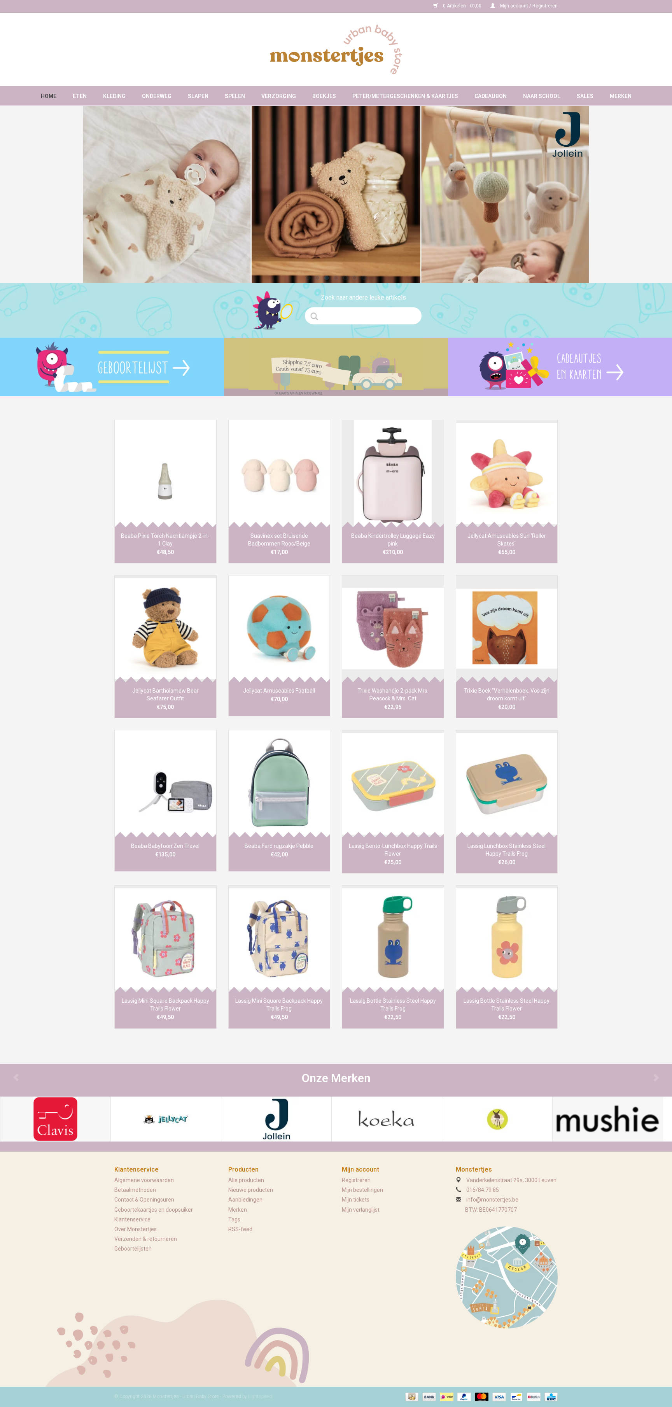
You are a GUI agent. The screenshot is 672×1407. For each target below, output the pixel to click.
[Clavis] (55, 1119)
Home (48, 96)
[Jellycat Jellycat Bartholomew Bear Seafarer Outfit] (165, 628)
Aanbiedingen (245, 1199)
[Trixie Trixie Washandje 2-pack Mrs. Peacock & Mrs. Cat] (393, 628)
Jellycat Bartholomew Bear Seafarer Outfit (165, 695)
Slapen (198, 96)
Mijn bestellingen (362, 1190)
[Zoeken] (317, 316)
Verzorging (278, 96)
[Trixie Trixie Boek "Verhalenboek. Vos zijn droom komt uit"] (507, 628)
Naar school (541, 96)
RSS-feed (240, 1229)
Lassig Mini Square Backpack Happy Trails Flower (165, 1005)
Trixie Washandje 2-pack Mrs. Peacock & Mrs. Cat (393, 695)
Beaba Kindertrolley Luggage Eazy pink (393, 540)
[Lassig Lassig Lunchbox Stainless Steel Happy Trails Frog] (507, 783)
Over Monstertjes (135, 1229)
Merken (621, 96)
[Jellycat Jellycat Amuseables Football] (279, 628)
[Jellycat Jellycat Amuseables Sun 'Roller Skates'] (507, 473)
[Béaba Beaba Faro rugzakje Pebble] (279, 783)
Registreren (356, 1180)
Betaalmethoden (135, 1190)
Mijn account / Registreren (528, 6)
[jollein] (336, 194)
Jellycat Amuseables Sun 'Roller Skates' (506, 540)
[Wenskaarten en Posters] (560, 367)
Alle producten (246, 1180)
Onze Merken (336, 1078)
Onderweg (157, 96)
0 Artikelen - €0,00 (462, 6)
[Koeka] (387, 1119)
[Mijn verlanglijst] (112, 367)
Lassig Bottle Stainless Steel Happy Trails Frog (393, 1005)
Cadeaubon (490, 96)
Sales (585, 96)
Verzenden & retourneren (145, 1239)
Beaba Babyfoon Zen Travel (165, 846)
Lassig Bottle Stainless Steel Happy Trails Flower (507, 1005)
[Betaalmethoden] (411, 1396)
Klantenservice (132, 1219)
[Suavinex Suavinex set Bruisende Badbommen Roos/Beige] (279, 473)
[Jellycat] (166, 1119)
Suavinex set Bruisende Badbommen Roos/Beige (279, 540)
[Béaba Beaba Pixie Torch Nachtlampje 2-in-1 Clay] (165, 473)
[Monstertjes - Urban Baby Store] (336, 49)
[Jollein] (276, 1119)
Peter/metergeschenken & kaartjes (405, 96)
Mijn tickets (355, 1199)
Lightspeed (260, 1396)
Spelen (235, 96)
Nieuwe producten (250, 1190)
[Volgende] (573, 190)
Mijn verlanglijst (361, 1210)
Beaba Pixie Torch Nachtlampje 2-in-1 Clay (165, 540)
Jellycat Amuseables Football (279, 691)
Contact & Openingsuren (144, 1199)
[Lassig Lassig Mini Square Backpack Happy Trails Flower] (165, 938)
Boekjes (324, 96)
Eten (80, 96)
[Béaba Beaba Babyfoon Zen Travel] (165, 783)
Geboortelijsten (133, 1249)
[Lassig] (497, 1119)
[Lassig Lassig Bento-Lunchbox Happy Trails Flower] (393, 783)
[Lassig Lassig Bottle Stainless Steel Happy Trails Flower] (507, 938)
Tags (234, 1219)
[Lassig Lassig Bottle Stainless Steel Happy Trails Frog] (393, 938)
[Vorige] (99, 190)
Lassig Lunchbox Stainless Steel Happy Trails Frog (506, 850)
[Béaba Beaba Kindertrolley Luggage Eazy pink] (393, 473)
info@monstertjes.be (492, 1199)
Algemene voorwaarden (144, 1180)
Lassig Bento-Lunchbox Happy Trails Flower (393, 850)
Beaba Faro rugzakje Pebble (279, 846)
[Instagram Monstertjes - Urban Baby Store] (148, 6)
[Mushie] (608, 1119)
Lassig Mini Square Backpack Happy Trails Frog (279, 1005)
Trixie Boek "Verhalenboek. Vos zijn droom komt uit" (507, 695)
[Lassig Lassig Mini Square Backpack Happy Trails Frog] (279, 938)
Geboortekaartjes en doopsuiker (153, 1210)
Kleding (114, 96)
